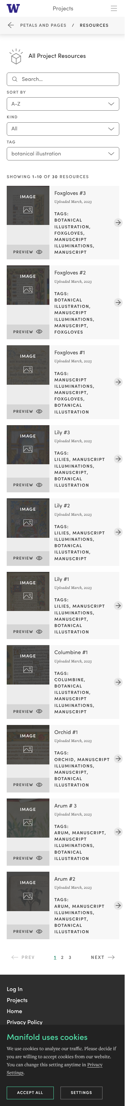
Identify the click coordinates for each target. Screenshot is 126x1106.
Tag (11, 142)
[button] (15, 988)
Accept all (30, 1092)
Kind (12, 117)
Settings (81, 1092)
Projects (63, 8)
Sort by (16, 92)
